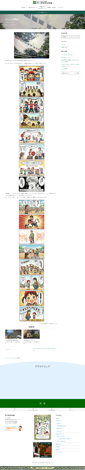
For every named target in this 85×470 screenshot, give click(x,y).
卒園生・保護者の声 (61, 441)
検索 (78, 73)
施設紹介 (59, 423)
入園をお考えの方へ (60, 434)
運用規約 (58, 449)
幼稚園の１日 (59, 428)
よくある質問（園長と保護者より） (64, 438)
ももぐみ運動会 (64, 68)
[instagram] (40, 403)
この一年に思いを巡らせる (66, 54)
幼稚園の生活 (13, 24)
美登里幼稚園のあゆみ (61, 426)
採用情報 (58, 446)
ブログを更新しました (42, 12)
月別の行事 (59, 431)
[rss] (44, 403)
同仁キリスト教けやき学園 (33, 410)
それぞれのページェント (66, 57)
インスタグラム (59, 452)
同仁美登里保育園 (52, 410)
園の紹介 (58, 418)
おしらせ (8, 24)
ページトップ (70, 410)
